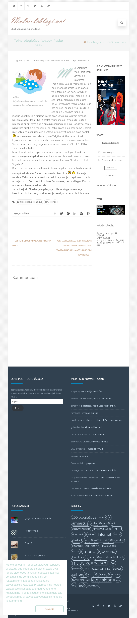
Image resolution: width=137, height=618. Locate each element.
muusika (81, 562)
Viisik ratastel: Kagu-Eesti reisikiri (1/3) (97, 406)
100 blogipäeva (43, 61)
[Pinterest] (68, 213)
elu (112, 523)
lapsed (76, 551)
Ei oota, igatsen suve (112, 160)
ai (109, 518)
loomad (108, 551)
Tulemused (110, 175)
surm (90, 574)
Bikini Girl (30, 543)
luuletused (78, 557)
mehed (92, 557)
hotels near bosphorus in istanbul (87, 420)
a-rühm (102, 518)
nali (113, 563)
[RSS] (14, 6)
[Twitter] (34, 6)
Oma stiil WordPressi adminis (101, 470)
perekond (76, 568)
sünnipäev (115, 574)
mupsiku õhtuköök (111, 557)
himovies (75, 413)
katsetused (101, 540)
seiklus (117, 568)
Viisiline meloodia (102, 398)
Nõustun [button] (49, 608)
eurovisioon (81, 529)
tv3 (74, 585)
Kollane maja (31, 531)
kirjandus (118, 540)
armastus (80, 523)
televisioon (101, 579)
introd (117, 534)
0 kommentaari (82, 61)
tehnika (84, 579)
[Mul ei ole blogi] (38, 26)
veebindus (93, 585)
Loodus (90, 551)
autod (94, 523)
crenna (104, 523)
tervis (47, 202)
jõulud (77, 540)
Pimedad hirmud (89, 413)
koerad (76, 545)
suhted (78, 574)
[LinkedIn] (75, 213)
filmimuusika (78, 534)
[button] (20, 608)
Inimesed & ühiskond (60, 61)
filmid (116, 528)
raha (86, 568)
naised (101, 562)
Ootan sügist (108, 152)
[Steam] (48, 6)
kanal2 (88, 540)
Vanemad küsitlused (107, 185)
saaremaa (101, 568)
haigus (38, 202)
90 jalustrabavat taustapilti (38, 518)
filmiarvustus (100, 528)
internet (104, 534)
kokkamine (91, 546)
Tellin (17, 408)
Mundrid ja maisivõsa (91, 391)
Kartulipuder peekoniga (36, 555)
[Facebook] (21, 6)
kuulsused (108, 545)
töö (54, 202)
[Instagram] (28, 6)
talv (74, 579)
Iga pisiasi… (84, 456)
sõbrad (102, 574)
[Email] (88, 213)
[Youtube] (41, 6)
